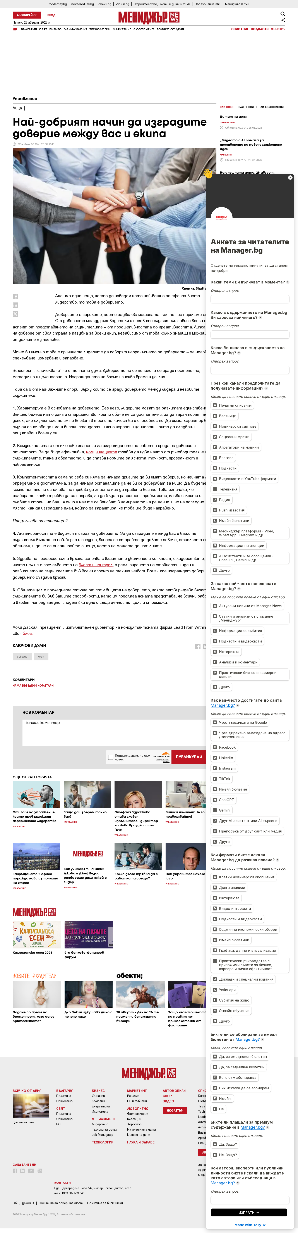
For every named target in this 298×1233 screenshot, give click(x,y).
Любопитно (143, 29)
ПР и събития (137, 1101)
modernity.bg (58, 4)
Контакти (62, 1183)
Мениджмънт (75, 29)
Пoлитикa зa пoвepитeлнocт (61, 1203)
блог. (28, 633)
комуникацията (101, 451)
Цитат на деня (138, 1134)
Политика (63, 1095)
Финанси (98, 1095)
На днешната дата (141, 1129)
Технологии (99, 29)
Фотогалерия (137, 1113)
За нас (202, 1164)
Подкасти (260, 29)
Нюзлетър (175, 1111)
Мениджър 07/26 (237, 4)
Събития (278, 29)
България (29, 29)
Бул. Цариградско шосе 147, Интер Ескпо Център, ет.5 (92, 1188)
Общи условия (23, 1203)
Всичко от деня (170, 29)
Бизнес (55, 29)
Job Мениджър (102, 1134)
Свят (43, 29)
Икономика (100, 1111)
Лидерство (100, 1124)
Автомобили (174, 1090)
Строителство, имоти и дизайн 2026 (162, 4)
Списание (240, 29)
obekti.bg (104, 4)
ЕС (58, 1124)
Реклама (133, 1095)
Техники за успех (104, 1129)
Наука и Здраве (140, 1142)
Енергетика (101, 1106)
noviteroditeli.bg (82, 4)
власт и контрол (96, 564)
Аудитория (206, 1169)
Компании (99, 1101)
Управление (25, 99)
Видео (168, 1101)
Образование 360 (208, 4)
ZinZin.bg (122, 4)
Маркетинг (122, 29)
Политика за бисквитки (105, 1203)
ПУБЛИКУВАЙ (189, 757)
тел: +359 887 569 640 (69, 1193)
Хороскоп (134, 1124)
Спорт (168, 1095)
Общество (64, 1101)
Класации (134, 1119)
